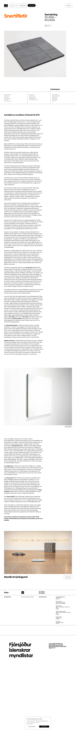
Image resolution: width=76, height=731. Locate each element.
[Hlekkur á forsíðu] (6, 6)
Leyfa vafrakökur (44, 726)
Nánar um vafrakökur (30, 723)
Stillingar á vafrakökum (31, 726)
